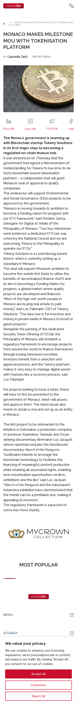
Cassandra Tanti (17, 56)
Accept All (38, 674)
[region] (38, 671)
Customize (38, 685)
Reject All (38, 696)
